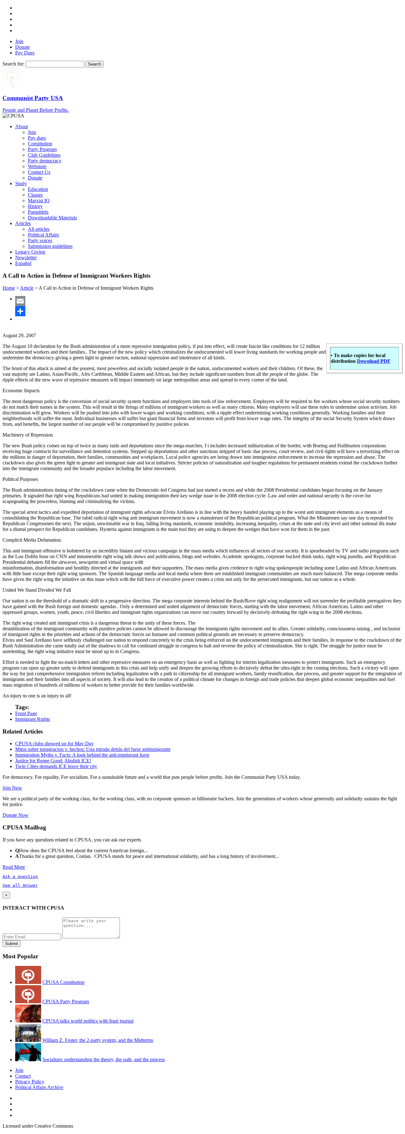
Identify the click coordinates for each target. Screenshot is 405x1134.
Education (38, 189)
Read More (14, 867)
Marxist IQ (39, 200)
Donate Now (15, 815)
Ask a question (20, 876)
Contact (23, 1076)
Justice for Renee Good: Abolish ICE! (53, 760)
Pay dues (37, 138)
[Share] (208, 311)
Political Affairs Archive (39, 1087)
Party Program (42, 149)
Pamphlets (38, 212)
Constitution (40, 143)
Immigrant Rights (32, 719)
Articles (23, 223)
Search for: (13, 63)
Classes (35, 195)
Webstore (37, 166)
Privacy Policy (29, 1081)
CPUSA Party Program (65, 1001)
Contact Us (39, 172)
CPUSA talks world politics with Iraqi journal (88, 1021)
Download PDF (373, 361)
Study (21, 183)
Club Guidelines (44, 155)
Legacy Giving (30, 252)
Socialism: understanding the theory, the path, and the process (103, 1059)
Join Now (12, 788)
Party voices (40, 240)
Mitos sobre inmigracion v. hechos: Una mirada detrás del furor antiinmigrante (93, 749)
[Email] (208, 301)
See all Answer (20, 885)
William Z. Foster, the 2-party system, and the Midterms (97, 1040)
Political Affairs (43, 234)
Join (19, 41)
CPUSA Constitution (63, 982)
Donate (22, 47)
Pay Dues (24, 52)
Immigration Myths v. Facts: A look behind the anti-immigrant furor (82, 755)
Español (23, 263)
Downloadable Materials (52, 217)
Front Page (26, 713)
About (21, 126)
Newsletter (26, 257)
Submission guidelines (50, 246)
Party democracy (44, 160)
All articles (38, 229)
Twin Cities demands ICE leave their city (56, 766)
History (35, 206)
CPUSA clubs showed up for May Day (54, 743)
